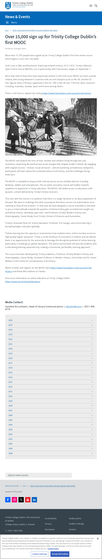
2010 (10, 396)
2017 (10, 363)
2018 (10, 358)
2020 (10, 348)
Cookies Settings (76, 523)
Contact (72, 529)
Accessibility (50, 518)
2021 (10, 344)
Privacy (48, 524)
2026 (10, 320)
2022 (10, 339)
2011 (10, 391)
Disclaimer (50, 529)
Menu (14, 22)
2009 (10, 401)
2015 (10, 372)
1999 (10, 448)
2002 (10, 434)
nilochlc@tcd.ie (73, 306)
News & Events (17, 16)
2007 (10, 410)
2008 (10, 405)
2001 (10, 439)
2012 (10, 386)
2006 (10, 415)
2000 (10, 443)
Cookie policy (75, 518)
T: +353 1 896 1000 (13, 530)
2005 (10, 420)
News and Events (12, 486)
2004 (10, 424)
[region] (51, 546)
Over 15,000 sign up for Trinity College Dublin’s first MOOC (35, 30)
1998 (10, 453)
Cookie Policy (53, 548)
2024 (10, 329)
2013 (10, 382)
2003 (10, 429)
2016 (10, 367)
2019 (10, 353)
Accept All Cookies (60, 554)
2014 (6, 30)
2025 (10, 325)
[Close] (98, 539)
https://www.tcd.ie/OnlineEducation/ (22, 281)
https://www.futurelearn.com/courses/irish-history (67, 93)
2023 (10, 334)
